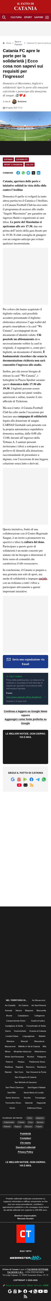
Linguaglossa (28, 1036)
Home (8, 43)
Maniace (10, 1041)
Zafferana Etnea (34, 1108)
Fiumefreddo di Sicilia (36, 1026)
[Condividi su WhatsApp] (23, 173)
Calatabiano (23, 1015)
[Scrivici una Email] (25, 785)
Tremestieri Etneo (13, 1103)
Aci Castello (10, 1005)
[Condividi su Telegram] (28, 173)
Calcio (29, 164)
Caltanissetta (9, 1122)
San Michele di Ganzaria (26, 1082)
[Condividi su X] (33, 173)
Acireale (8, 1010)
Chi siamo (25, 1143)
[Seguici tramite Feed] (31, 785)
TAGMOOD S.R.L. (15, 1272)
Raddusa (9, 1067)
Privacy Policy (25, 1152)
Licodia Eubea (12, 1036)
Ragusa (18, 1127)
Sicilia (29, 1118)
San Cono (18, 1072)
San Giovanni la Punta (36, 1072)
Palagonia (41, 1057)
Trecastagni (40, 1098)
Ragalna (19, 1067)
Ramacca (30, 1067)
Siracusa (28, 1127)
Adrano (18, 1010)
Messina (40, 1122)
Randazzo (41, 1067)
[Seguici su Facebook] (31, 779)
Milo (44, 1046)
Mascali (24, 1041)
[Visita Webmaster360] (25, 1258)
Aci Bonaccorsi (38, 1000)
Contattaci (25, 1138)
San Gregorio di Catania (25, 1077)
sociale (43, 578)
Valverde (29, 1103)
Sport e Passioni (18, 43)
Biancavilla (41, 1010)
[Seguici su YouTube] (19, 785)
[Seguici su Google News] (19, 779)
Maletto (42, 1036)
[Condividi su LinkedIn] (38, 173)
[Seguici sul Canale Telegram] (37, 779)
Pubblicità (25, 1133)
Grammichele (20, 1031)
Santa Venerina (12, 1098)
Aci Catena (23, 1005)
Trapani (39, 1127)
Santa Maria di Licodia (34, 1092)
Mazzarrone (10, 1046)
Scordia (27, 1098)
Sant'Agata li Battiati (36, 1087)
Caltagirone (39, 1015)
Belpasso (29, 1010)
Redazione (21, 101)
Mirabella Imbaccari (22, 1051)
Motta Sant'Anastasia (14, 1057)
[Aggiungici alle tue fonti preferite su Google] (12, 779)
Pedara (21, 1062)
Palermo (7, 1127)
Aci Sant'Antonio (38, 1005)
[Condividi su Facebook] (18, 173)
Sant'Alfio (11, 1092)
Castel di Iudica (38, 1021)
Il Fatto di (25, 6)
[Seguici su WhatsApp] (44, 779)
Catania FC (22, 159)
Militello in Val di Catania (29, 1046)
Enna (30, 1122)
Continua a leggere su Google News (25, 711)
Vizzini (12, 1108)
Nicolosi (30, 1057)
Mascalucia (39, 1041)
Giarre (8, 1031)
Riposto (8, 1072)
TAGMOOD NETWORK (37, 1269)
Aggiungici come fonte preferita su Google (26, 721)
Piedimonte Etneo (37, 1062)
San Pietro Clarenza (15, 1087)
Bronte (9, 1015)
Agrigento (40, 1118)
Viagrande (41, 1103)
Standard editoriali (25, 1147)
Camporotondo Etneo (16, 1021)
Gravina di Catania (37, 1031)
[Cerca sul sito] (4, 17)
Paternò (9, 1062)
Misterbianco (40, 1051)
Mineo (7, 1051)
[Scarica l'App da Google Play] (25, 779)
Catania (8, 159)
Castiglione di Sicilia (14, 1026)
